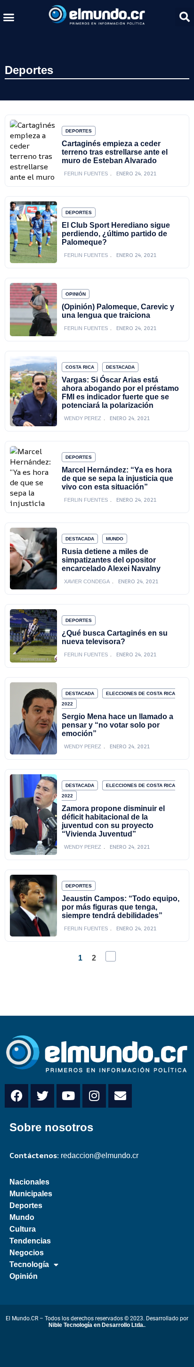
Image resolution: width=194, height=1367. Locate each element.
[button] (9, 17)
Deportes (29, 70)
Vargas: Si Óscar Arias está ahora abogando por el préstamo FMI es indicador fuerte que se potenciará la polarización (120, 392)
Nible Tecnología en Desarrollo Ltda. (96, 1325)
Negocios (26, 1253)
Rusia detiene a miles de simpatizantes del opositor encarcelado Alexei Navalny (111, 559)
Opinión (75, 294)
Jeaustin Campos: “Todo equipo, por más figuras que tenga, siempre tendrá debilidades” (120, 907)
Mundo (114, 538)
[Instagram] (94, 1096)
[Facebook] (16, 1096)
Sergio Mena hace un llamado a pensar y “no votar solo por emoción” (117, 724)
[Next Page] (110, 956)
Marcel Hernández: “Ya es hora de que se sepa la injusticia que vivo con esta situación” (117, 478)
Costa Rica (79, 367)
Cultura (22, 1229)
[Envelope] (120, 1096)
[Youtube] (68, 1096)
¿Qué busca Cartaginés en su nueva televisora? (115, 637)
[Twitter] (42, 1096)
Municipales (30, 1194)
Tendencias (30, 1241)
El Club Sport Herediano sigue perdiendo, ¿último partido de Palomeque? (116, 233)
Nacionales (29, 1182)
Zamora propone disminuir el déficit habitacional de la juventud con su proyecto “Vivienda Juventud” (113, 821)
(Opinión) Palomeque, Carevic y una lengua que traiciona (118, 311)
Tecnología (29, 1264)
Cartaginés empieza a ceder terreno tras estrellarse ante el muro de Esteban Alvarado (115, 152)
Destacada (120, 367)
